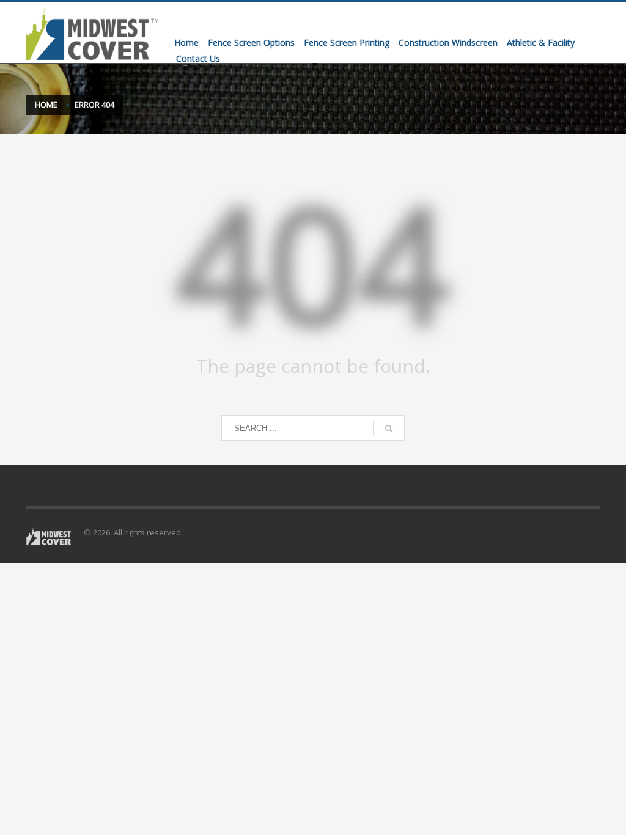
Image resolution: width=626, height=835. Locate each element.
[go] (389, 428)
